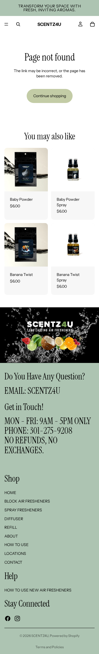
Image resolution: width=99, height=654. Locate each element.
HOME (10, 492)
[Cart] (92, 24)
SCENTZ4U (44, 391)
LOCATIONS (15, 553)
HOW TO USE (16, 544)
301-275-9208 (51, 430)
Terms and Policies (49, 647)
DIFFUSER (13, 518)
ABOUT (11, 535)
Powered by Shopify (64, 636)
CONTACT (13, 562)
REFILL (10, 527)
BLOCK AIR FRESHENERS (27, 501)
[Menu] (6, 24)
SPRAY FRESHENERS (23, 510)
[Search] (18, 24)
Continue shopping (49, 95)
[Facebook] (7, 618)
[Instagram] (17, 618)
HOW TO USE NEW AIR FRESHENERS (38, 589)
